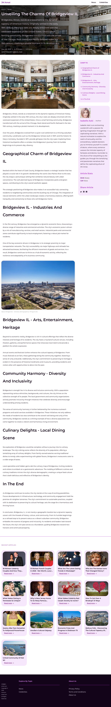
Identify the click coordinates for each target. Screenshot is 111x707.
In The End (86, 99)
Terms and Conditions (77, 692)
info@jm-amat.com (4, 685)
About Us (72, 695)
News (93, 2)
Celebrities (103, 2)
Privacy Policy (74, 689)
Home (3, 9)
